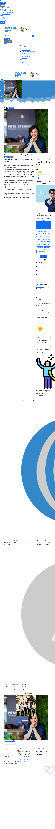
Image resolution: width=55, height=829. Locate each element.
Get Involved (3, 9)
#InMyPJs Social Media (7, 10)
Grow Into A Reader (27, 56)
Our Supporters (6, 19)
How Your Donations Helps (28, 51)
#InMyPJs (24, 53)
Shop (20, 59)
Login (2, 22)
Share (10, 157)
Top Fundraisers (6, 14)
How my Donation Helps (8, 12)
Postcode (38, 279)
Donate (3, 5)
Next (42, 310)
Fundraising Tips (26, 50)
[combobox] (44, 338)
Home (3, 1)
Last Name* (39, 266)
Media (23, 66)
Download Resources (5, 7)
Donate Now (8, 41)
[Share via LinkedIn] (8, 107)
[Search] (33, 36)
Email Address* (40, 270)
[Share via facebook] (4, 107)
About (1, 15)
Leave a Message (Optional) (43, 289)
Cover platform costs (42, 317)
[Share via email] (7, 108)
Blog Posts (24, 58)
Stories (4, 20)
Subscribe (39, 754)
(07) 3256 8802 (25, 756)
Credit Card (46, 312)
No (48, 287)
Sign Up (3, 3)
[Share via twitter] (5, 107)
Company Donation (44, 260)
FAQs (3, 17)
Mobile (38, 275)
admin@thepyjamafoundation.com (29, 759)
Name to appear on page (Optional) (42, 298)
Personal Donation (43, 256)
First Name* (39, 262)
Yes (40, 287)
